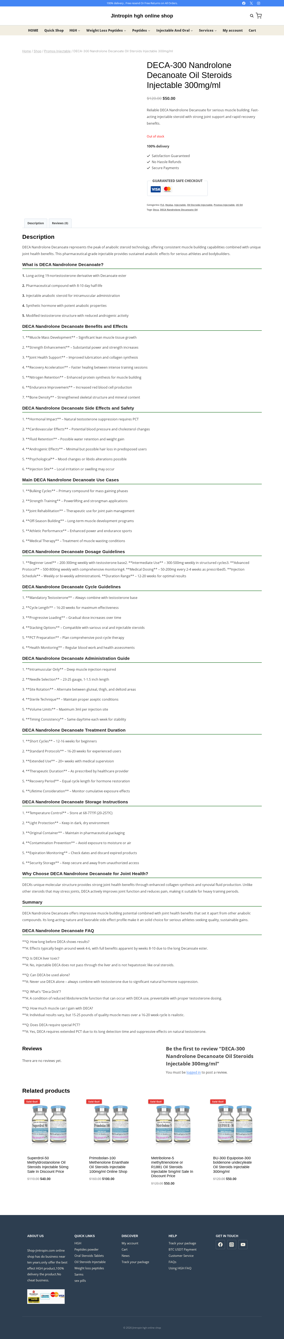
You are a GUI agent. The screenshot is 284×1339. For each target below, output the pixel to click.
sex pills (80, 1280)
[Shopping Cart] (259, 16)
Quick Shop (54, 30)
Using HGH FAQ (180, 1268)
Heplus (169, 204)
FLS (162, 204)
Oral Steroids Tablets (89, 1256)
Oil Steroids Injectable (199, 204)
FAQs (172, 1262)
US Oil (239, 204)
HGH (77, 1243)
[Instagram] (258, 3)
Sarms (78, 1274)
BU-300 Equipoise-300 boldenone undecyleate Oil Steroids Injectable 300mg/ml (232, 1165)
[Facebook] (244, 3)
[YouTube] (243, 1244)
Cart (252, 30)
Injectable (180, 204)
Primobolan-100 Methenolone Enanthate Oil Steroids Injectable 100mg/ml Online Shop (109, 1165)
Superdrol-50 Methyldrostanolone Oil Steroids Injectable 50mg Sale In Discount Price (47, 1165)
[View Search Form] (250, 16)
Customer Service (181, 1256)
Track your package (135, 1262)
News (126, 1256)
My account (233, 30)
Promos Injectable (224, 204)
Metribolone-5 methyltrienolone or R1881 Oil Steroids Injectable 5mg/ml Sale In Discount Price (172, 1167)
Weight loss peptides (89, 1268)
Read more (49, 1192)
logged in (193, 1072)
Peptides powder (86, 1249)
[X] (251, 3)
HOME (33, 30)
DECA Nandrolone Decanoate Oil (179, 209)
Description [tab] (35, 223)
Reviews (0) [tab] (60, 223)
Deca (156, 209)
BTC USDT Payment (182, 1249)
